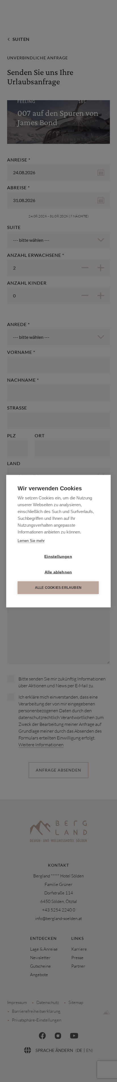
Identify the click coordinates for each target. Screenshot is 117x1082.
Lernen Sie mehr (31, 540)
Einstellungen (58, 556)
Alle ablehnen (58, 572)
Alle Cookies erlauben (58, 588)
